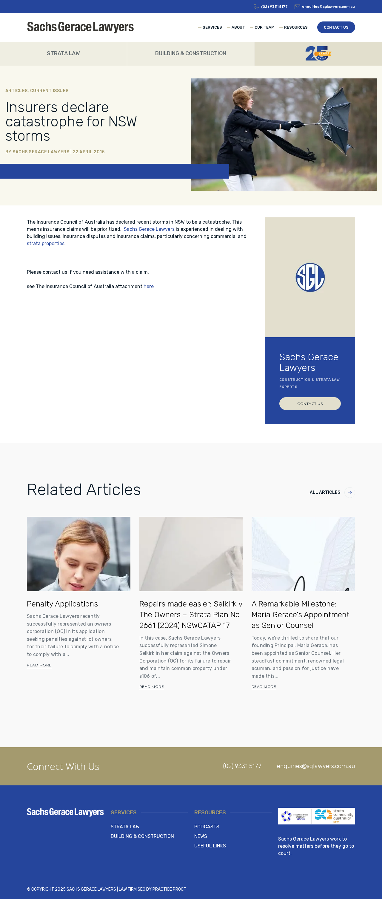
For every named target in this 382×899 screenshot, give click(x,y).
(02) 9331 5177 (242, 766)
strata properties (45, 243)
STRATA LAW (125, 827)
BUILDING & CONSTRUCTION (142, 836)
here (149, 286)
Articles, (17, 90)
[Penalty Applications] (78, 554)
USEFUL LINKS (210, 846)
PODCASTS (206, 827)
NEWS (200, 836)
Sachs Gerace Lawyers (41, 151)
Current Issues (49, 90)
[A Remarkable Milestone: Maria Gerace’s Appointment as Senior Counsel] (303, 554)
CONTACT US (310, 403)
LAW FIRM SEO (132, 889)
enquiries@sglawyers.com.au (316, 766)
